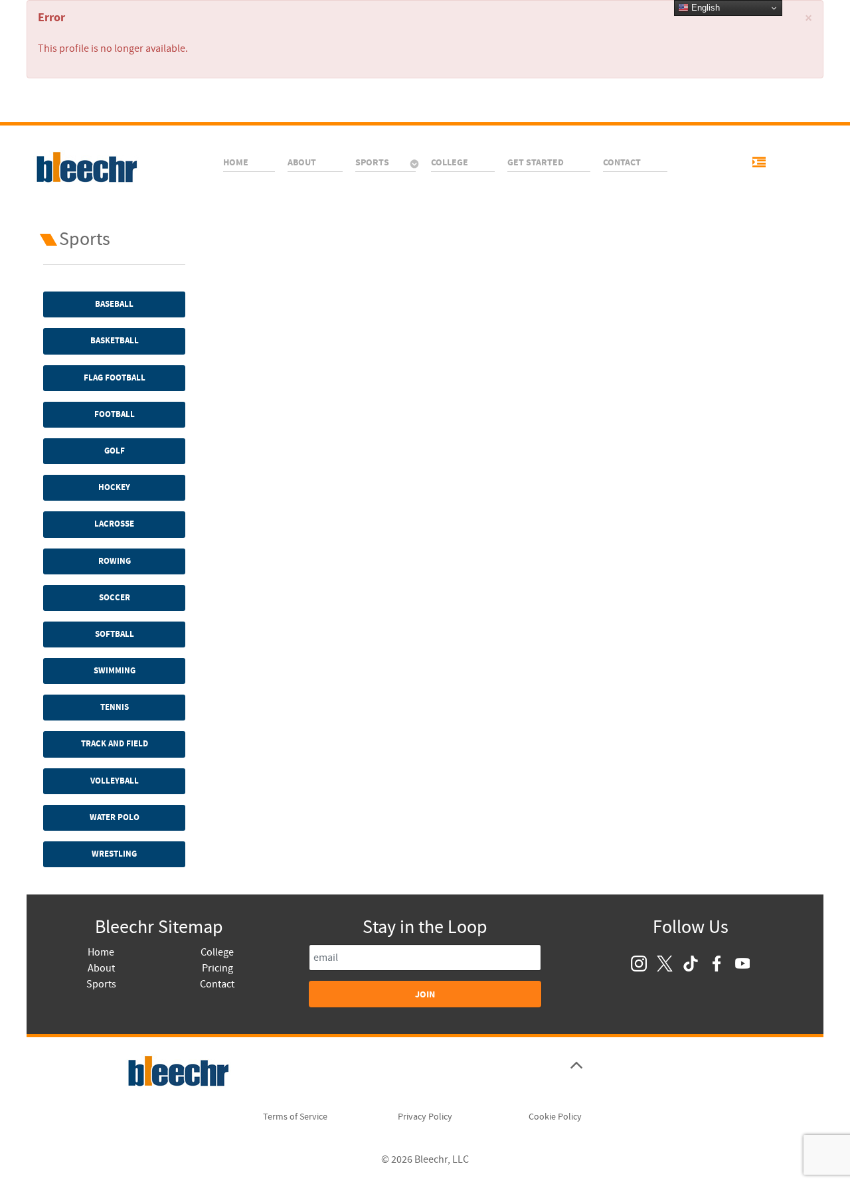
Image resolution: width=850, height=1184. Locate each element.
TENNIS (114, 707)
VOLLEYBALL (114, 781)
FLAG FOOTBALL (114, 377)
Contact (217, 984)
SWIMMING (114, 670)
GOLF (114, 451)
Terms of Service (295, 1117)
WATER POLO (114, 817)
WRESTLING (114, 854)
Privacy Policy (425, 1117)
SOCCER (114, 597)
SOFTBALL (114, 634)
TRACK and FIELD (114, 743)
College (217, 952)
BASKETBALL (114, 340)
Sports (101, 984)
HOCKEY (114, 487)
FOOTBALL (114, 414)
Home (101, 952)
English (704, 8)
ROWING (114, 561)
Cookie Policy (555, 1117)
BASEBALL (114, 304)
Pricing (217, 968)
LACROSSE (114, 524)
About (101, 968)
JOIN (425, 994)
